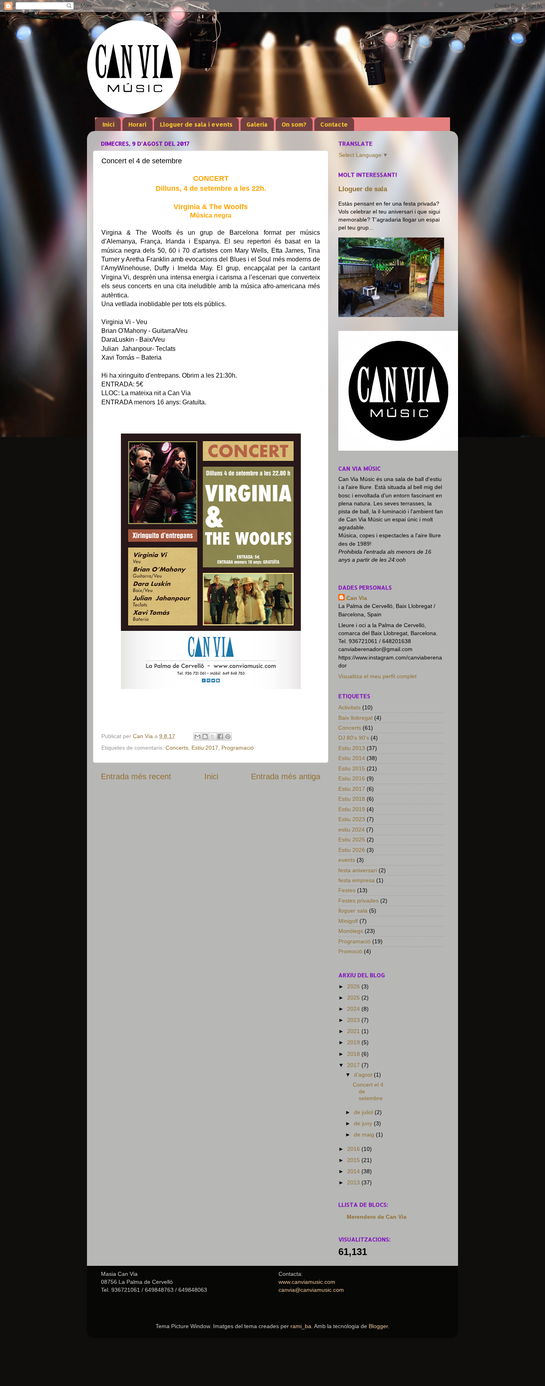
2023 (354, 1020)
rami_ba (300, 1326)
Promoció (350, 951)
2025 (354, 997)
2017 (354, 1065)
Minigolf (348, 921)
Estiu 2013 (351, 748)
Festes (346, 890)
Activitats (349, 707)
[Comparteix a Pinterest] (228, 737)
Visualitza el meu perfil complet (377, 676)
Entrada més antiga (285, 776)
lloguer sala (352, 910)
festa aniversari (357, 870)
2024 (354, 1009)
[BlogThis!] (205, 737)
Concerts (177, 747)
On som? (294, 124)
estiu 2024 (351, 829)
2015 (354, 1160)
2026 (354, 986)
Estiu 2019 (351, 809)
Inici (109, 124)
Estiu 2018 (351, 799)
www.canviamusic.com (306, 1282)
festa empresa (356, 880)
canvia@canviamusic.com (311, 1290)
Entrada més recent (136, 776)
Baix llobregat (355, 718)
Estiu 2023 (351, 819)
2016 (354, 1149)
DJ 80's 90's (353, 738)
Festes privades (358, 900)
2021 (354, 1031)
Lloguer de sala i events (196, 124)
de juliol (364, 1112)
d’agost (364, 1074)
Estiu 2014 (351, 758)
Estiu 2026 (351, 850)
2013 (354, 1182)
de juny (364, 1123)
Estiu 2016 (351, 778)
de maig (365, 1134)
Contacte (334, 124)
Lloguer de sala (362, 189)
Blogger (378, 1326)
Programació (237, 747)
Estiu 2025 (351, 839)
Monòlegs (350, 931)
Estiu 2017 (205, 747)
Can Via (356, 598)
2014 (354, 1171)
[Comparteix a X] (213, 737)
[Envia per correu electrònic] (197, 737)
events (346, 860)
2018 (354, 1054)
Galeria (257, 124)
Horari (137, 124)
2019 (354, 1042)
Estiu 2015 (351, 768)
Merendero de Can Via (377, 1217)
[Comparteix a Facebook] (220, 737)
